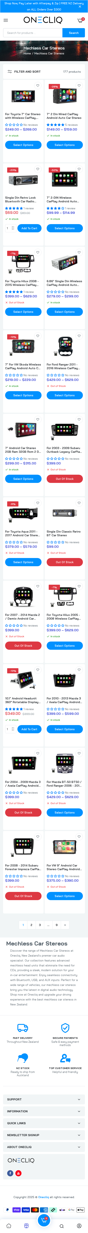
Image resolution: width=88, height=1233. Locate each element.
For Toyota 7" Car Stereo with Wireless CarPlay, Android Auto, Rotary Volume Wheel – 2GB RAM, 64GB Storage (23, 116)
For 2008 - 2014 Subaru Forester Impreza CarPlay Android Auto (23, 867)
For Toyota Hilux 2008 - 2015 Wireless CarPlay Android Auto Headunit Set (22, 283)
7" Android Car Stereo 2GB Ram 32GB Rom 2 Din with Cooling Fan (23, 450)
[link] (38, 85)
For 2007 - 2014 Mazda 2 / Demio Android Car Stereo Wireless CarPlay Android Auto (22, 616)
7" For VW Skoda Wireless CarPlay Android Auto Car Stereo (23, 366)
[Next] (65, 925)
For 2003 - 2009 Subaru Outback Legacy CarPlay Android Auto (64, 450)
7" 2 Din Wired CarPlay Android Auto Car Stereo (64, 116)
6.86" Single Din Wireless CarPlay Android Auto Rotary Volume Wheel (64, 283)
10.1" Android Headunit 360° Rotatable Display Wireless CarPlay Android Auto (23, 700)
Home (27, 53)
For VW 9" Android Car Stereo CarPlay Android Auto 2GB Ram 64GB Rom (65, 867)
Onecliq (43, 1197)
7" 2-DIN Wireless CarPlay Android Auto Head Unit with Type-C (63, 199)
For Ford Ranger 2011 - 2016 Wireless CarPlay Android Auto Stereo (62, 366)
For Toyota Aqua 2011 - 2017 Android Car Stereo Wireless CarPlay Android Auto (23, 533)
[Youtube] (18, 1173)
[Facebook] (10, 1173)
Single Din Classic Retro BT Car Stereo (64, 533)
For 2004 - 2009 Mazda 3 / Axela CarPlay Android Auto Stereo (23, 783)
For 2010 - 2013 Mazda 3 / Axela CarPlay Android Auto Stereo (64, 700)
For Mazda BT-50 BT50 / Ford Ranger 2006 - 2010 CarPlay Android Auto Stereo (64, 783)
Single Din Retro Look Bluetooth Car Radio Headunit (20, 199)
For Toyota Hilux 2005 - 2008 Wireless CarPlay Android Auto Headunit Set (63, 616)
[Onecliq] (43, 20)
